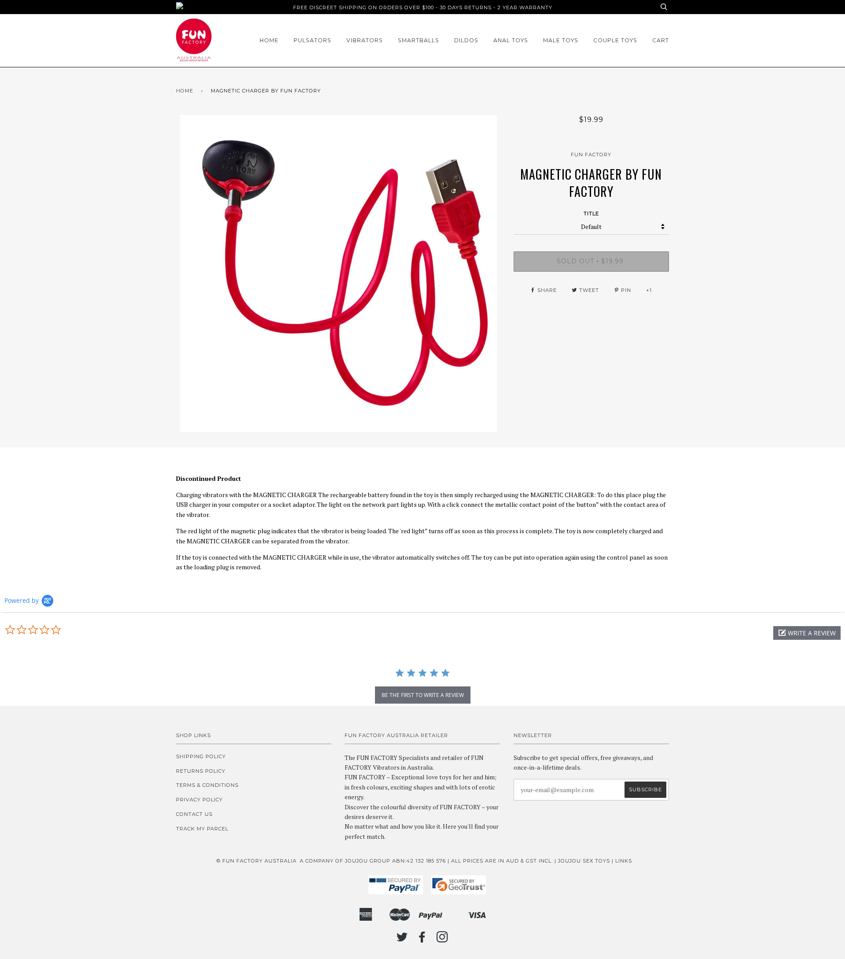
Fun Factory (591, 154)
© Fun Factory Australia (257, 861)
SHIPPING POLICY (201, 756)
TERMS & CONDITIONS (207, 785)
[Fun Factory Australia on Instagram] (442, 940)
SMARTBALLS (418, 40)
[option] (338, 273)
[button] (807, 633)
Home (269, 40)
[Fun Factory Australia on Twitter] (402, 940)
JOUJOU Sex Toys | (586, 861)
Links (623, 861)
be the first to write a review (423, 695)
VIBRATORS (364, 40)
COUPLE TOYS (615, 40)
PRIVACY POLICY (199, 800)
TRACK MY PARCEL (202, 829)
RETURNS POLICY (200, 771)
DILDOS (466, 40)
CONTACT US (194, 814)
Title (591, 213)
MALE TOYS (560, 40)
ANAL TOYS (510, 40)
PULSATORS (312, 40)
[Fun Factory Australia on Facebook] (422, 940)
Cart (660, 40)
